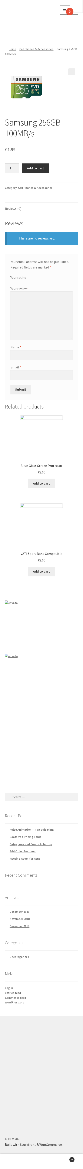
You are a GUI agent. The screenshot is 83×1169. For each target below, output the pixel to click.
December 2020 (19, 912)
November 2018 (20, 919)
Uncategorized (19, 957)
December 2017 (19, 926)
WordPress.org (14, 1002)
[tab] (41, 209)
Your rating (18, 277)
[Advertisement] (29, 22)
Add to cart (35, 168)
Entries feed (13, 993)
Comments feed (15, 998)
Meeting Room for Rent (25, 858)
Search (41, 1162)
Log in (9, 988)
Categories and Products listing (31, 844)
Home (12, 49)
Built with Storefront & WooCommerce (33, 1144)
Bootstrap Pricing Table (25, 837)
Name (15, 347)
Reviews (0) (13, 208)
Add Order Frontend (23, 851)
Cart (64, 1158)
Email (15, 367)
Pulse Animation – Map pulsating (32, 829)
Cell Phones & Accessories (36, 49)
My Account (14, 1162)
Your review (19, 288)
